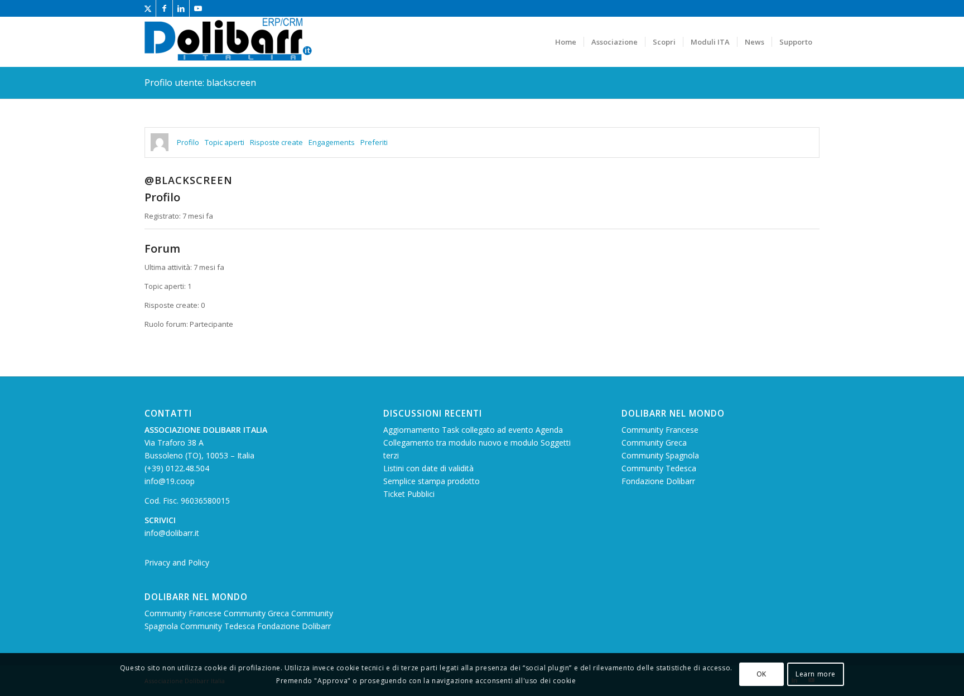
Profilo (188, 142)
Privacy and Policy (176, 562)
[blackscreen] (159, 142)
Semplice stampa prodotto (431, 481)
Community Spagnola (660, 455)
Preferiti (374, 142)
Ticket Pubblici (409, 494)
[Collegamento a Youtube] (198, 8)
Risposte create (276, 142)
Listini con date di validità (428, 468)
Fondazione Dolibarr (294, 626)
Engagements (332, 142)
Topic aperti (224, 142)
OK (761, 674)
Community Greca (257, 613)
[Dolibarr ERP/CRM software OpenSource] (228, 42)
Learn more (816, 674)
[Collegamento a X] (147, 8)
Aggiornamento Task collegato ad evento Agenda (473, 429)
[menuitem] (566, 42)
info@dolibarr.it (171, 533)
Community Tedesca (218, 626)
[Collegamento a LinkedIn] (181, 8)
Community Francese (184, 613)
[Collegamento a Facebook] (164, 8)
